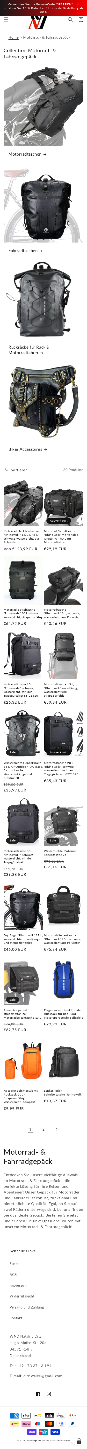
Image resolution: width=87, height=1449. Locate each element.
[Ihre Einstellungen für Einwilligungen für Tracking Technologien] (79, 1441)
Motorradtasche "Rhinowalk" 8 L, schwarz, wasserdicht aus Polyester (62, 613)
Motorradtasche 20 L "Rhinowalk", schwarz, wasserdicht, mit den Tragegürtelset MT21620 (61, 768)
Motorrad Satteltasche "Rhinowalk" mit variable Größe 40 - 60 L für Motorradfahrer (61, 536)
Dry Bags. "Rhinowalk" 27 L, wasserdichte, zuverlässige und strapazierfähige (23, 938)
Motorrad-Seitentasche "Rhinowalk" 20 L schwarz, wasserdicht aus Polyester (62, 938)
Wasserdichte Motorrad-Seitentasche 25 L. (61, 853)
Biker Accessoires (25, 449)
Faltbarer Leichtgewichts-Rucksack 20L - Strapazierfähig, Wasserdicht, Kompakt (21, 1096)
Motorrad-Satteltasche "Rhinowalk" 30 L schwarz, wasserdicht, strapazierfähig (23, 613)
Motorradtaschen (25, 154)
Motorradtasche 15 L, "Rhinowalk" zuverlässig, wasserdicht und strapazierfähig (61, 689)
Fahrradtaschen (22, 250)
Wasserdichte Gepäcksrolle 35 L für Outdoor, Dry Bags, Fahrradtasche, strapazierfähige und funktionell (23, 770)
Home (13, 37)
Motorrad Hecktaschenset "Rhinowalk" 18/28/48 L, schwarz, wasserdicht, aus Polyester (22, 536)
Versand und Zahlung (27, 1307)
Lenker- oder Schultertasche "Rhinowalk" (63, 1092)
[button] (6, 19)
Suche (15, 1264)
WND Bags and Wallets (38, 1440)
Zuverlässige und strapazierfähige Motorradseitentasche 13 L (22, 1013)
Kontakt (16, 1318)
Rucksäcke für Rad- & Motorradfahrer (29, 350)
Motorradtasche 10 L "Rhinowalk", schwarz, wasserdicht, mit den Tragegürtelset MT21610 (21, 689)
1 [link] (30, 1129)
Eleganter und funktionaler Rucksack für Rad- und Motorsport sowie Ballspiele (63, 1013)
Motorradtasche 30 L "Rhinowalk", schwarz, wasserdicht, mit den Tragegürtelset (19, 856)
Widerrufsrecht (22, 1296)
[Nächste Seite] (56, 1129)
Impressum (18, 1285)
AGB (13, 1274)
